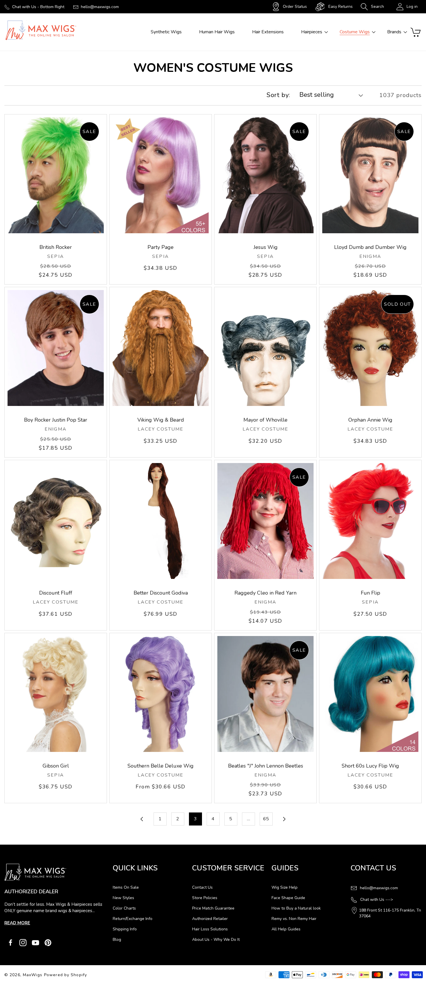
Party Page (161, 247)
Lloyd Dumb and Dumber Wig (370, 247)
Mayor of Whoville (265, 419)
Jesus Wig (266, 247)
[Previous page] (142, 819)
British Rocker (55, 247)
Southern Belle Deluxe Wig (161, 765)
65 (266, 819)
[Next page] (284, 819)
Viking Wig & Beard (160, 419)
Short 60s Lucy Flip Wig (370, 765)
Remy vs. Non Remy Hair (294, 918)
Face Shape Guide (288, 898)
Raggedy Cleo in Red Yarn (265, 592)
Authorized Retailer (210, 918)
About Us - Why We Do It (216, 939)
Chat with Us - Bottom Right (38, 7)
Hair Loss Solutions (210, 929)
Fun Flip (370, 592)
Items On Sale (126, 887)
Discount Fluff (55, 592)
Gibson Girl (56, 765)
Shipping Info (125, 929)
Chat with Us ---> (376, 899)
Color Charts (124, 908)
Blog (117, 939)
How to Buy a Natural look (296, 908)
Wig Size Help (285, 887)
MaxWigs (32, 975)
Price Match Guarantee (213, 908)
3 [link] (195, 819)
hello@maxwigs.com (100, 7)
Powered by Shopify (65, 975)
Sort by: (278, 95)
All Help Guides (286, 929)
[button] (372, 6)
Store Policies (204, 898)
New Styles (123, 898)
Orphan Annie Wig (370, 419)
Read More (17, 923)
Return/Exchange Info (132, 918)
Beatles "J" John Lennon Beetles (265, 765)
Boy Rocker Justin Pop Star (55, 419)
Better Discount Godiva (161, 592)
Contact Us (202, 887)
